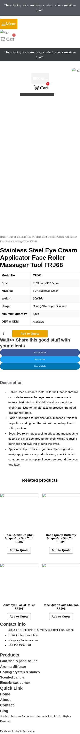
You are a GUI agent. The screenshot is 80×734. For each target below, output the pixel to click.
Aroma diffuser (13, 666)
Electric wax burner (15, 682)
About (5, 699)
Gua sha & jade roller (18, 661)
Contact (7, 705)
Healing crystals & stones (20, 672)
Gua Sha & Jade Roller (21, 236)
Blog (4, 711)
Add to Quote (30, 333)
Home (3, 236)
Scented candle (12, 677)
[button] (8, 24)
